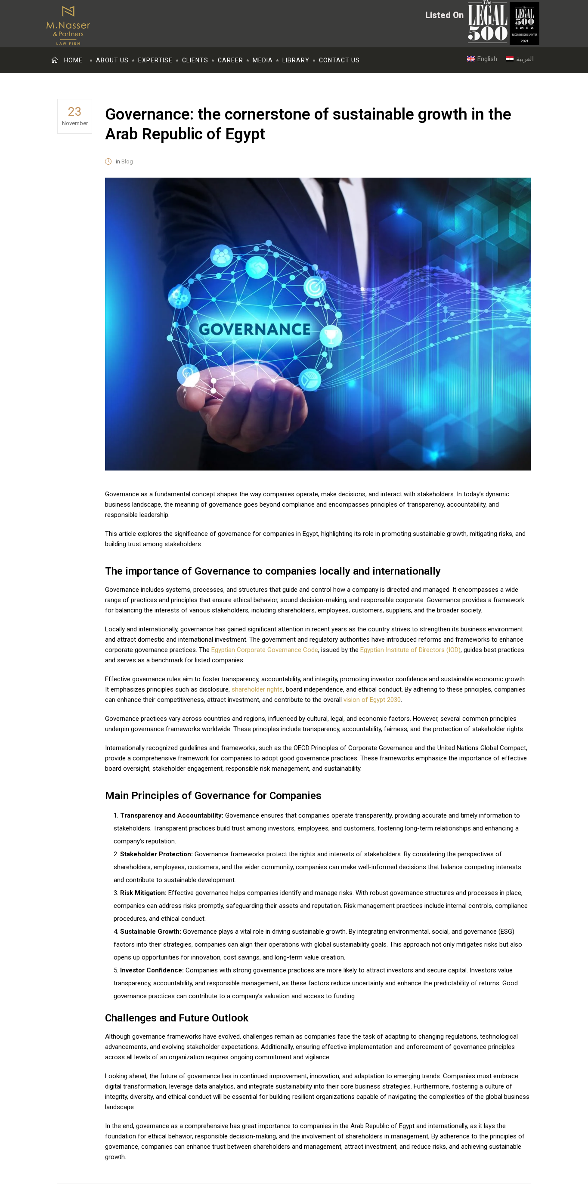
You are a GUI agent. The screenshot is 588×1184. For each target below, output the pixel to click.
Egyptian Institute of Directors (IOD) (410, 650)
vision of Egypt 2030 (372, 700)
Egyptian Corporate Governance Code (264, 650)
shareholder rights (257, 689)
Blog (127, 161)
